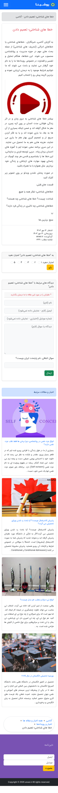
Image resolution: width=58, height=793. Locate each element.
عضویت (48, 768)
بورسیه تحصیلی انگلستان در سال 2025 (38, 675)
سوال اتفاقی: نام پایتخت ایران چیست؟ (35, 358)
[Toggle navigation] (6, 5)
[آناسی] (45, 4)
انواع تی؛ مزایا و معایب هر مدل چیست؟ (37, 599)
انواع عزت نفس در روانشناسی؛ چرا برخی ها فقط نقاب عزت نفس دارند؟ (29, 443)
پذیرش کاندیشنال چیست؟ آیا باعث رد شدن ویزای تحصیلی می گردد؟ (33, 522)
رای (50, 267)
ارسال (49, 373)
